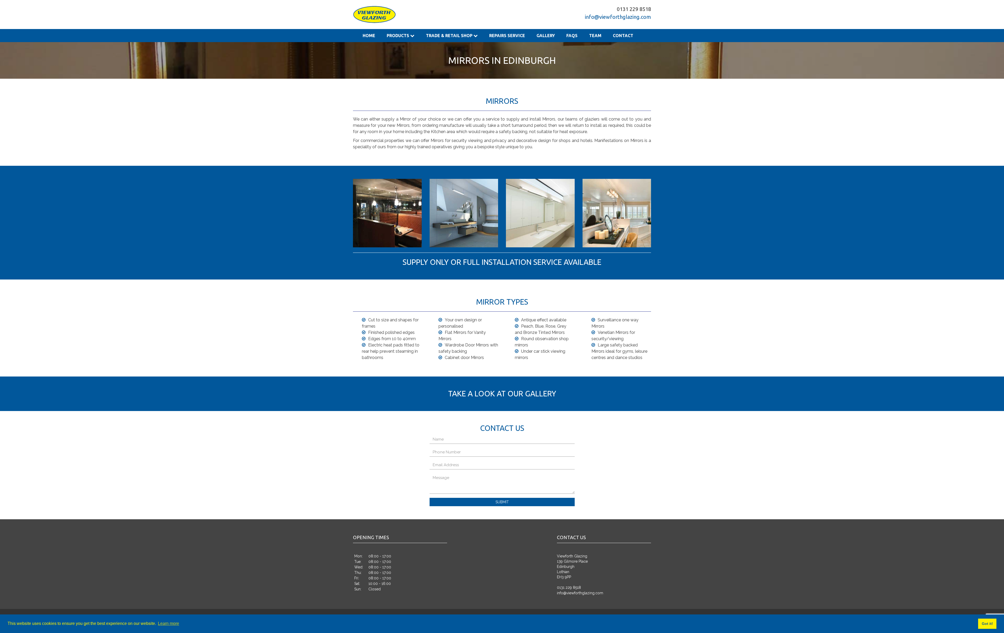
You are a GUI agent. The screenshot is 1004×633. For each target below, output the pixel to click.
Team (556, 35)
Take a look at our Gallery (502, 393)
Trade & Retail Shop (435, 35)
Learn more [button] (168, 623)
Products (391, 35)
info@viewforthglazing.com (618, 17)
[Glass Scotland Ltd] (374, 14)
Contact (579, 35)
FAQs (538, 35)
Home (366, 35)
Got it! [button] (987, 623)
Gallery (515, 35)
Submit (502, 502)
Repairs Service (483, 35)
